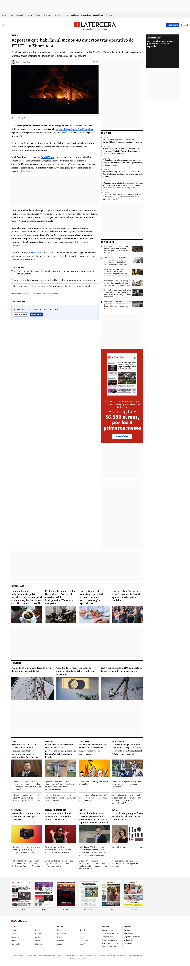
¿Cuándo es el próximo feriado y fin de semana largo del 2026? (31, 669)
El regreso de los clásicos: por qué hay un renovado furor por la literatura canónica (59, 863)
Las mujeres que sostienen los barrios (127, 847)
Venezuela (24, 293)
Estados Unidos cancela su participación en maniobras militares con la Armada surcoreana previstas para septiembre (94, 865)
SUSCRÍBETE (122, 436)
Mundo (58, 15)
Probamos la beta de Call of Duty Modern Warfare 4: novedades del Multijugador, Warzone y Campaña (60, 597)
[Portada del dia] (122, 394)
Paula (114, 810)
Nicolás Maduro (34, 252)
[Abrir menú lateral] (4, 25)
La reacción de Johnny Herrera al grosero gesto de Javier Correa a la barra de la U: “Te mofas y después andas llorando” (126, 799)
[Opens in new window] (66, 906)
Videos (65, 15)
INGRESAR (184, 25)
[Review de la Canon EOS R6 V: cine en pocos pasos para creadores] (26, 834)
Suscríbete (37, 314)
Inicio (4, 15)
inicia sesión (21, 314)
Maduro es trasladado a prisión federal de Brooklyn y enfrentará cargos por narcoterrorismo (53, 279)
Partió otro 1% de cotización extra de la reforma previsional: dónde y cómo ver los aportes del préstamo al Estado (122, 197)
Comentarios (28, 118)
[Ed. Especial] (89, 906)
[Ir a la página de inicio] (95, 25)
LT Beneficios (86, 15)
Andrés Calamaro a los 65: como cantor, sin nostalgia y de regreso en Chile (59, 816)
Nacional (19, 15)
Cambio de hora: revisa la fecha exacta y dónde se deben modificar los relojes (75, 671)
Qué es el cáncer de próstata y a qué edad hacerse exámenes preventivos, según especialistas (91, 597)
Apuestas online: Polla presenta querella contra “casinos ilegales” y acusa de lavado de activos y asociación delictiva (59, 785)
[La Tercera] (21, 906)
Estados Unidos (40, 293)
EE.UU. (31, 293)
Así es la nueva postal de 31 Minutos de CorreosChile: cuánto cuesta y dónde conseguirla (122, 141)
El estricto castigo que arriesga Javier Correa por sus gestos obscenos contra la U (127, 784)
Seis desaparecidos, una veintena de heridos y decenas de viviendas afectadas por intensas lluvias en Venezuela (117, 249)
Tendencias (84, 741)
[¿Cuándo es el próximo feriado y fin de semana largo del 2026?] (32, 688)
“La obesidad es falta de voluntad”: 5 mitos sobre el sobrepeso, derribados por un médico (94, 798)
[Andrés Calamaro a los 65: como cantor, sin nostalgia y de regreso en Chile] (60, 834)
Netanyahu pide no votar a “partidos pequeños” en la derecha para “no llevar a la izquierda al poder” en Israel (117, 305)
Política (11, 15)
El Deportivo (48, 15)
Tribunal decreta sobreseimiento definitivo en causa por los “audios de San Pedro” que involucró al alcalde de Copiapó (123, 162)
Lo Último (75, 15)
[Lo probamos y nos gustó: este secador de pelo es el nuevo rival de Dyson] (127, 834)
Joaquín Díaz (24, 62)
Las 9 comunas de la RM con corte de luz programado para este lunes (121, 669)
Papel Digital (98, 15)
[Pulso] (44, 906)
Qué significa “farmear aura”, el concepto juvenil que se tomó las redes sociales (126, 596)
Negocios (28, 15)
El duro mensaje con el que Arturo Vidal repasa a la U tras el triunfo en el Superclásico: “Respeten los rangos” (127, 749)
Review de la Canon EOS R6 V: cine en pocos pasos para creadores (26, 816)
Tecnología (38, 15)
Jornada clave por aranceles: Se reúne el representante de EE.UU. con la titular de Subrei (60, 798)
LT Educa (109, 15)
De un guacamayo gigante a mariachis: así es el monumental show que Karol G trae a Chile (58, 850)
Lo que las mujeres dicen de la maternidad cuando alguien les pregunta (125, 863)
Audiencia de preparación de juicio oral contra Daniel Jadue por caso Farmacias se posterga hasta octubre (123, 174)
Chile (13, 741)
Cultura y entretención (55, 810)
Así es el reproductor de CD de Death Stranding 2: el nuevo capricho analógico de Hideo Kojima (26, 850)
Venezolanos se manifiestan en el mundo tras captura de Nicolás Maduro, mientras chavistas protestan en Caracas (53, 272)
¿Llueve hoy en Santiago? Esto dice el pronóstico (94, 782)
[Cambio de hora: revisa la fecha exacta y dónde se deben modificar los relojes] (77, 688)
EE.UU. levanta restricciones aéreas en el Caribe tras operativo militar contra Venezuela (51, 286)
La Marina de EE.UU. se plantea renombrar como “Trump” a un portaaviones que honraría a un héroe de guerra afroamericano (115, 261)
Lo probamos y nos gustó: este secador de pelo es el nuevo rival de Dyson (127, 816)
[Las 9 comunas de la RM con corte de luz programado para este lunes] (122, 688)
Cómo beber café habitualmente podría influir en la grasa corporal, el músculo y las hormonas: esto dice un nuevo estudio (26, 597)
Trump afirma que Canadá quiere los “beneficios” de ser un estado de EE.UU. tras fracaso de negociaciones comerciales (117, 293)
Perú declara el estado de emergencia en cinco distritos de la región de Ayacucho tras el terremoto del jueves (118, 283)
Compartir (17, 118)
